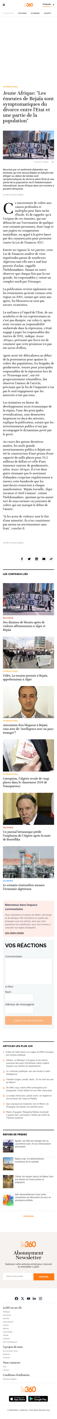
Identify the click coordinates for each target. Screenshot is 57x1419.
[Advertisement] (28, 52)
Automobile (7, 1332)
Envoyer (43, 1277)
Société (47, 13)
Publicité (6, 1354)
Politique (22, 13)
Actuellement (8, 13)
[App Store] (17, 1398)
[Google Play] (38, 1398)
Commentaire (13, 956)
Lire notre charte (14, 933)
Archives (6, 1358)
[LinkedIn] (34, 1298)
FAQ (4, 1367)
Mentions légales (10, 1379)
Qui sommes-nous (10, 1351)
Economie (35, 13)
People (5, 1335)
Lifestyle (6, 1339)
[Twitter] (22, 1298)
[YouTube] (28, 1298)
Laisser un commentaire (28, 1020)
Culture (6, 1325)
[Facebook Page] (16, 1298)
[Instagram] (40, 1298)
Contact (6, 1370)
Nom (8, 991)
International (10, 87)
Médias (6, 1329)
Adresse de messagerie (19, 1004)
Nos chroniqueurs (10, 1342)
